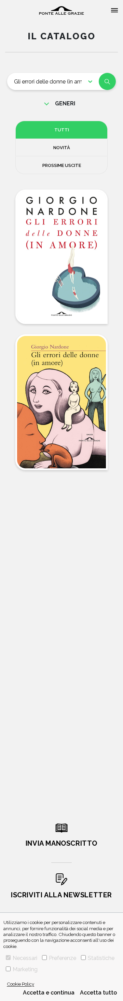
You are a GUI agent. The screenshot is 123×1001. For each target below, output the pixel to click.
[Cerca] (107, 81)
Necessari (25, 958)
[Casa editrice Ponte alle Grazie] (61, 10)
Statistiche (101, 958)
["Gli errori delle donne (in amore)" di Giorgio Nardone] (61, 257)
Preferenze (62, 958)
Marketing (25, 969)
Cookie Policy (20, 984)
